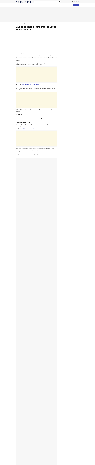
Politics (20, 23)
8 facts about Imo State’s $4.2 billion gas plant (30, 84)
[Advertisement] (47, 14)
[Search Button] (59, 2)
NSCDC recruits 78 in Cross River (28, 128)
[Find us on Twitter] (74, 1)
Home (17, 23)
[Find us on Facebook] (72, 1)
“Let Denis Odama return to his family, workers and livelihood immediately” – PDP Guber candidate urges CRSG (24, 121)
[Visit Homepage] (24, 1)
